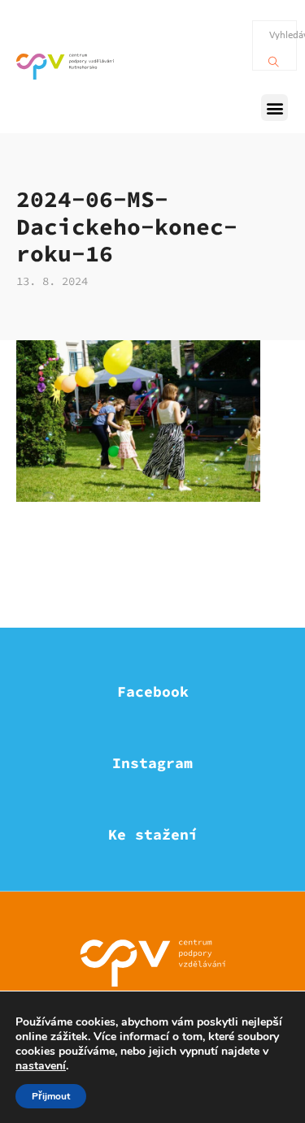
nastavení (40, 1066)
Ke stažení (153, 834)
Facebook (153, 691)
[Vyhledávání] (273, 57)
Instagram (152, 763)
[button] (274, 107)
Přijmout (51, 1096)
